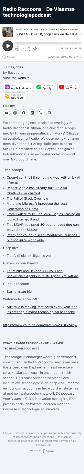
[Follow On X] (40, 112)
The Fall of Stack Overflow (27, 198)
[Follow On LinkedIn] (32, 112)
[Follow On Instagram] (15, 112)
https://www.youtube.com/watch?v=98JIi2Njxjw (40, 325)
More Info (75, 57)
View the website (16, 78)
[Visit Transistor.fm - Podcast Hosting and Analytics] (8, 57)
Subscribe (54, 57)
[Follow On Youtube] (6, 112)
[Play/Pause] (7, 32)
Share (64, 57)
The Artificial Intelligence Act (29, 256)
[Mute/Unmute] (35, 49)
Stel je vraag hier (20, 291)
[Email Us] (49, 112)
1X (23, 49)
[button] (48, 43)
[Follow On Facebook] (23, 112)
